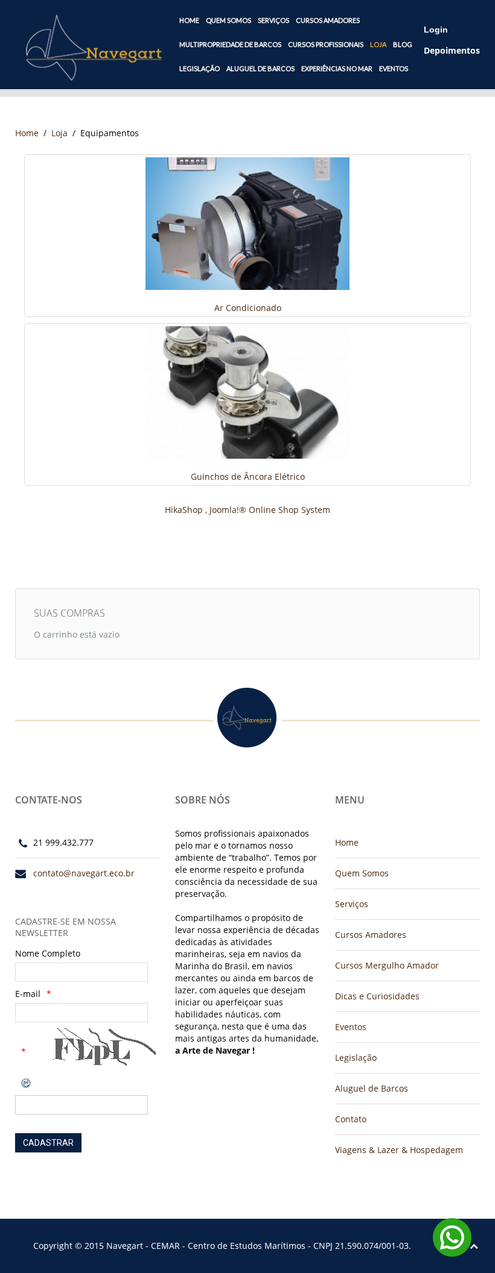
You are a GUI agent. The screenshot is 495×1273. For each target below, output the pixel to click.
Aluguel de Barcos (260, 68)
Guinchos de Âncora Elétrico (248, 476)
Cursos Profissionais (325, 44)
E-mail (27, 993)
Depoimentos (452, 50)
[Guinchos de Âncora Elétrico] (247, 391)
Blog (402, 44)
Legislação (199, 68)
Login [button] (436, 29)
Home (189, 20)
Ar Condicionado (247, 307)
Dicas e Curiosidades (377, 996)
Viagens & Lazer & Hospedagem (399, 1149)
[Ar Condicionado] (247, 222)
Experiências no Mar (336, 68)
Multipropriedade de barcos (230, 44)
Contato (350, 1119)
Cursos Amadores (328, 20)
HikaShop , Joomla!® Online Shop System (247, 509)
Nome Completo (47, 953)
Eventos (393, 68)
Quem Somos (228, 20)
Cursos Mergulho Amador (387, 965)
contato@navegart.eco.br (84, 873)
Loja (378, 44)
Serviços (273, 20)
